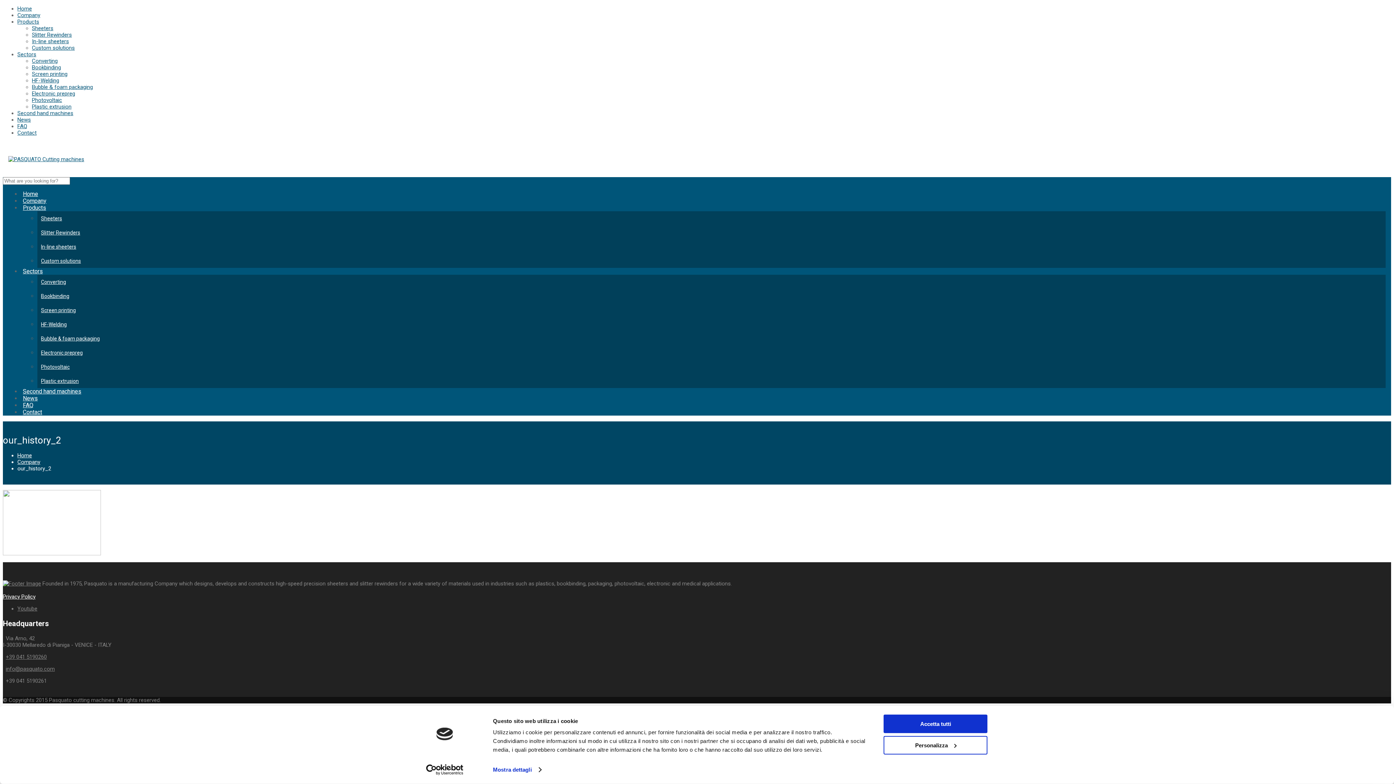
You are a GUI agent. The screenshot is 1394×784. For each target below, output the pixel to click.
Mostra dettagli (512, 770)
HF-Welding (45, 80)
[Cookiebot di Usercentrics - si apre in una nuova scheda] (445, 769)
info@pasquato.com (30, 669)
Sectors (26, 54)
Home (24, 8)
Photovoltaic (47, 100)
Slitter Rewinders (52, 35)
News (24, 120)
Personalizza (931, 745)
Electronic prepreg (53, 93)
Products (28, 22)
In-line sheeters (50, 41)
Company (28, 15)
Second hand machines (45, 113)
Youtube (27, 608)
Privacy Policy (19, 596)
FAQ (22, 126)
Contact (27, 133)
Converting (45, 61)
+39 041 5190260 (26, 657)
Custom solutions (53, 48)
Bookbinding (46, 67)
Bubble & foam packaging (62, 87)
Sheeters (42, 28)
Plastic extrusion (52, 106)
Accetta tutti (935, 724)
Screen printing (50, 74)
